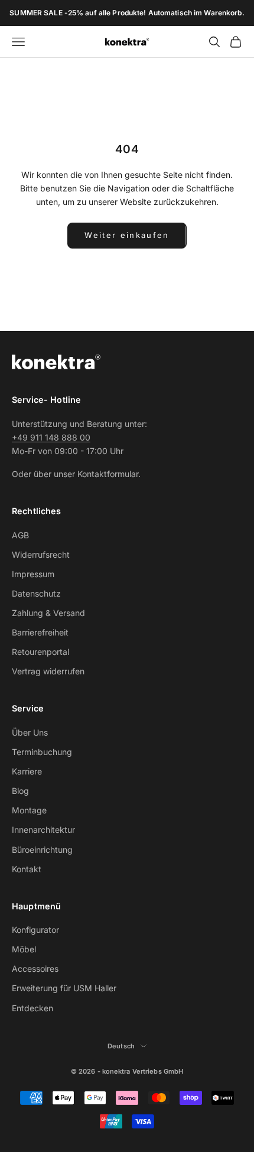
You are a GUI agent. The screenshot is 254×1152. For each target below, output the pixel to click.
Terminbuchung (42, 752)
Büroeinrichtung (42, 850)
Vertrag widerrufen (48, 671)
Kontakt (26, 869)
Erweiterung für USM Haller (64, 988)
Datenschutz (36, 593)
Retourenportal (40, 652)
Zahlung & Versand (48, 613)
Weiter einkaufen (126, 235)
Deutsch (121, 1046)
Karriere (27, 771)
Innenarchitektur (43, 830)
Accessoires (35, 969)
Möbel (24, 949)
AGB (20, 535)
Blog (20, 791)
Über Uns (30, 732)
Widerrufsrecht (41, 554)
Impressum (33, 574)
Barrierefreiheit (40, 632)
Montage (29, 810)
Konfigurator (35, 930)
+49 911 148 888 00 (51, 437)
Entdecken (32, 1008)
